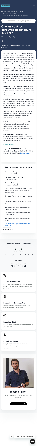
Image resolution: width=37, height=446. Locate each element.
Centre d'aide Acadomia (9, 11)
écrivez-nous (24, 153)
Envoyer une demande (18, 404)
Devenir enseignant (10, 341)
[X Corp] (18, 265)
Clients (21, 11)
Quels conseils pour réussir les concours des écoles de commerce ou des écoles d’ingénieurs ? (18, 190)
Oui (15, 249)
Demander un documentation (14, 303)
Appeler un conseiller (11, 282)
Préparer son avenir (9, 13)
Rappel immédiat (9, 322)
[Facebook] (12, 265)
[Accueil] (5, 5)
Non (21, 249)
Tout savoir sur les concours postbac (15, 15)
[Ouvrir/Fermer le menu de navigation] (34, 5)
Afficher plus (7, 229)
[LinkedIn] (24, 265)
